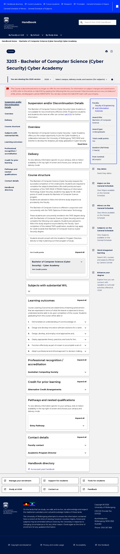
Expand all (79, 252)
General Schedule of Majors (98, 4)
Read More (82, 144)
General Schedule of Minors (15, 9)
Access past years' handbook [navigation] (42, 469)
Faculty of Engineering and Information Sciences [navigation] (104, 108)
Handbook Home (9, 41)
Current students (34, 4)
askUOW (68, 114)
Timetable (81, 4)
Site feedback (103, 545)
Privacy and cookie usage (53, 545)
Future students (52, 4)
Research (68, 4)
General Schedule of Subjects (40, 9)
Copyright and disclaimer (21, 545)
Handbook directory (15, 4)
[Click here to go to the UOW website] (11, 23)
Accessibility (81, 545)
